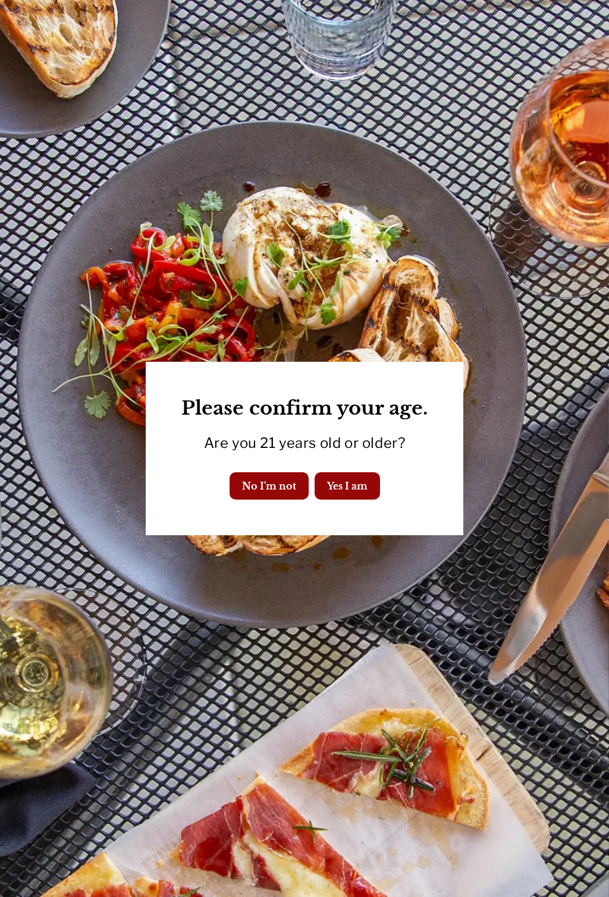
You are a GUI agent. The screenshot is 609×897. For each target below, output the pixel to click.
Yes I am (347, 486)
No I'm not (269, 486)
